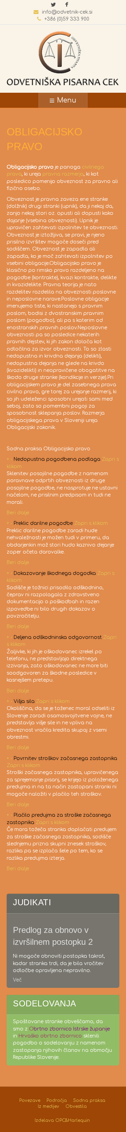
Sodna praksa (89, 1100)
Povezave (29, 1100)
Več (17, 980)
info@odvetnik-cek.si (67, 12)
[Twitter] (53, 5)
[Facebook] (66, 5)
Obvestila (76, 1106)
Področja (57, 1100)
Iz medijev (48, 1106)
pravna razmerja (63, 174)
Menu (66, 100)
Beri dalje (18, 512)
